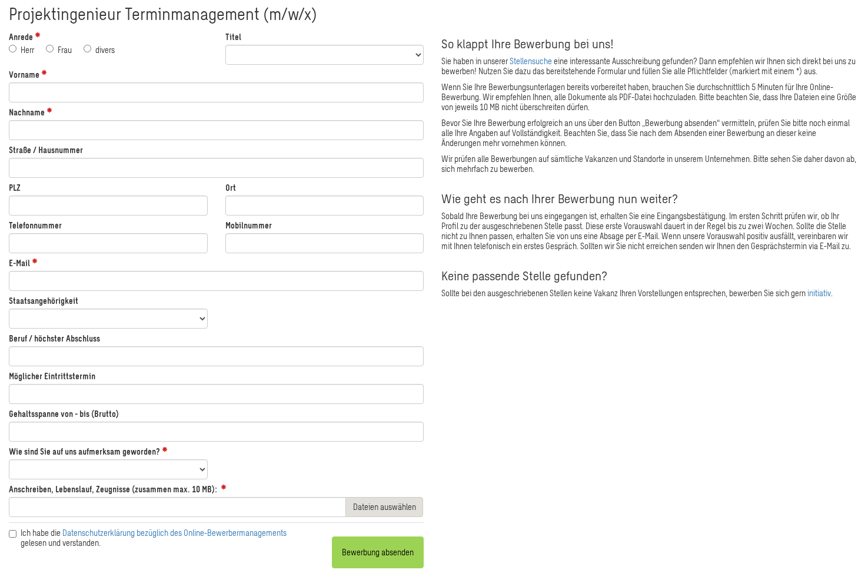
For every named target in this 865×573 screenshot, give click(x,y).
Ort (230, 188)
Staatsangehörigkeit (43, 301)
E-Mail (19, 263)
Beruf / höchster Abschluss (54, 338)
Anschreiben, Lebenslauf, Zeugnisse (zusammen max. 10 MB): (113, 489)
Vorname (24, 74)
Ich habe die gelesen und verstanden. (154, 538)
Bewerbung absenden (378, 552)
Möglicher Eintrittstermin (52, 376)
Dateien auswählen (384, 507)
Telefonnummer (35, 225)
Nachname (27, 112)
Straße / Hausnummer (46, 150)
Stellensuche (531, 61)
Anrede (21, 37)
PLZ (15, 188)
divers (105, 50)
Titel (233, 37)
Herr (27, 50)
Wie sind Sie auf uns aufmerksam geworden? (84, 451)
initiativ (819, 293)
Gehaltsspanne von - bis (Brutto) (64, 414)
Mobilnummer (248, 225)
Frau (65, 50)
